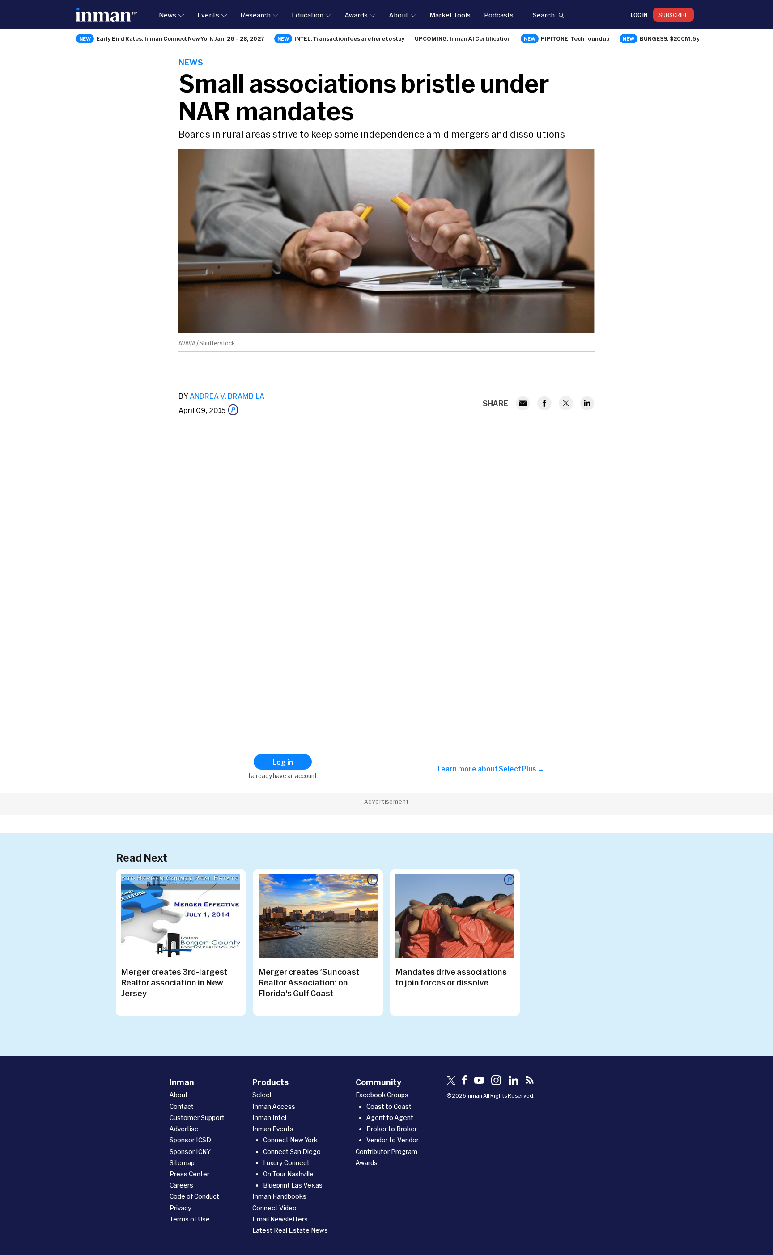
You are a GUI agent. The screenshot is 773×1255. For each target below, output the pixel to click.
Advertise (184, 1129)
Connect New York (290, 1140)
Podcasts (499, 15)
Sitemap (182, 1163)
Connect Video (274, 1208)
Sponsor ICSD (190, 1140)
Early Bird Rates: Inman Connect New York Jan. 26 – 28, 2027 (180, 38)
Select (262, 1095)
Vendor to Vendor (392, 1140)
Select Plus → (521, 769)
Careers (181, 1185)
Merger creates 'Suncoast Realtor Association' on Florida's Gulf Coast (309, 982)
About (398, 15)
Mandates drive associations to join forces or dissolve (451, 977)
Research (255, 15)
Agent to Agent (389, 1117)
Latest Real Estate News (290, 1230)
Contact (182, 1106)
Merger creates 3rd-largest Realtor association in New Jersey (174, 982)
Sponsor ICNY (190, 1151)
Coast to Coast (389, 1106)
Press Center (189, 1174)
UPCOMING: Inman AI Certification (463, 38)
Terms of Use (190, 1219)
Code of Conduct (194, 1196)
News (167, 15)
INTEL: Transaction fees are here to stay (349, 38)
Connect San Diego (292, 1151)
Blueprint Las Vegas (293, 1185)
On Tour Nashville (288, 1174)
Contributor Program (386, 1151)
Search (543, 15)
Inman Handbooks (279, 1196)
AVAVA (186, 343)
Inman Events (272, 1129)
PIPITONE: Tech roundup (575, 38)
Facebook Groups (382, 1095)
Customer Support (197, 1117)
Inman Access (273, 1106)
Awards (356, 15)
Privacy (180, 1208)
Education (307, 15)
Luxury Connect (286, 1163)
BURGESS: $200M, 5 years (676, 38)
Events (208, 15)
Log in (639, 15)
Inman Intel (269, 1117)
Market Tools (450, 15)
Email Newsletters (280, 1219)
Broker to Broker (391, 1129)
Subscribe (673, 15)
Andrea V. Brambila (227, 396)
